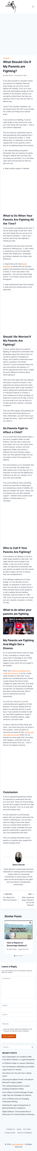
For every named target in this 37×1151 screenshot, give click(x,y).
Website (5, 1024)
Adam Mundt (9, 75)
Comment (6, 978)
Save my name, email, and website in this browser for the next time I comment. (18, 1030)
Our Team (27, 1129)
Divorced (6, 58)
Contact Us (10, 1129)
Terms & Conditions (24, 1133)
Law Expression (17, 1144)
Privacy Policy (10, 1133)
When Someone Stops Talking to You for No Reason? (28, 899)
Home (19, 1129)
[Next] (29, 937)
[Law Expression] (11, 6)
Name (5, 1005)
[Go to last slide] (7, 937)
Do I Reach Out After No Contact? (10, 897)
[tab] (14, 955)
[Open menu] (33, 6)
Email (5, 1015)
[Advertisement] (18, 32)
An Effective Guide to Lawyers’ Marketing (18, 1063)
